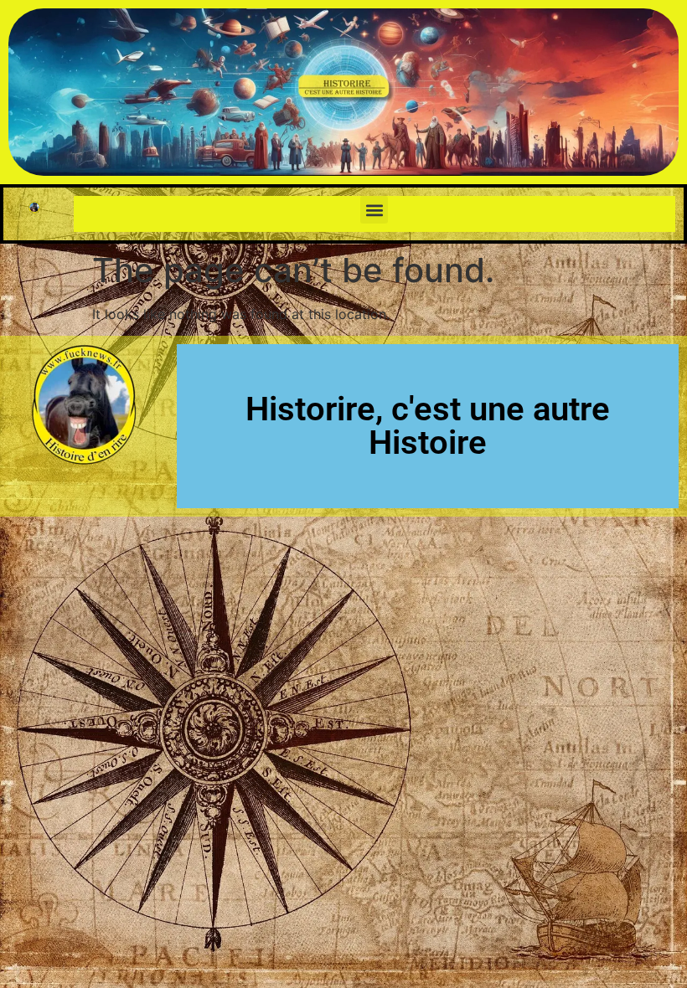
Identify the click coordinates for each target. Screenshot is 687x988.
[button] (374, 210)
